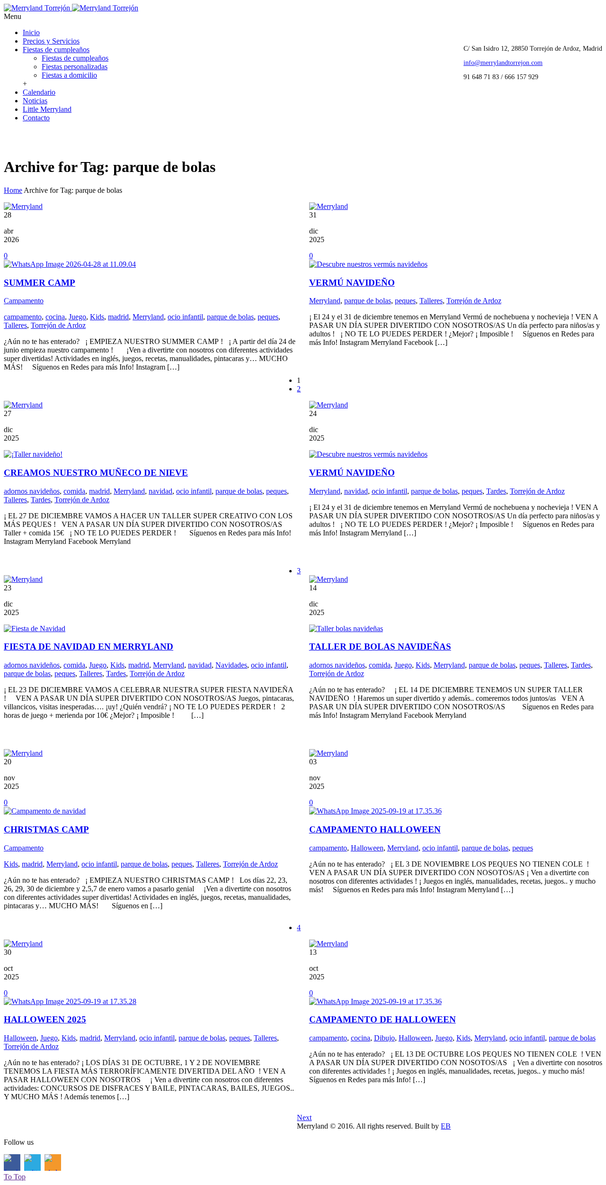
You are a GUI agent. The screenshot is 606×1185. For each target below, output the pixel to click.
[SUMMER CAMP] (70, 264)
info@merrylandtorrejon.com (503, 62)
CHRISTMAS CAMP (46, 829)
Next (304, 1117)
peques (268, 317)
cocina (55, 317)
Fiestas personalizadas (74, 67)
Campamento (24, 301)
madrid (118, 317)
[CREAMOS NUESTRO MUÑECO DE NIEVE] (33, 454)
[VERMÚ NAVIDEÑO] (368, 264)
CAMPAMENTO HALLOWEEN (375, 829)
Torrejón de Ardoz (58, 325)
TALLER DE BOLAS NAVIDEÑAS (380, 646)
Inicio (31, 32)
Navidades (231, 665)
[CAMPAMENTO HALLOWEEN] (375, 811)
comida (74, 491)
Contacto (36, 118)
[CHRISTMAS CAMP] (45, 811)
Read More (25, 392)
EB (446, 1126)
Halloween (367, 848)
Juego (77, 317)
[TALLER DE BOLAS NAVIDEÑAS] (346, 628)
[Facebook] (12, 138)
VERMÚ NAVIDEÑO (352, 283)
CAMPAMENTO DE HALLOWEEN (382, 1019)
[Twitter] (32, 138)
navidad (160, 491)
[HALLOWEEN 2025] (70, 1001)
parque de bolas (230, 317)
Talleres (15, 325)
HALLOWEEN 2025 (45, 1019)
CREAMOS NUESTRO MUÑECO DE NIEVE (96, 473)
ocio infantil (185, 317)
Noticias (35, 101)
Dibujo (384, 1038)
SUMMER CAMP (39, 283)
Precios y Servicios (51, 41)
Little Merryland (47, 109)
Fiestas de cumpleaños (56, 49)
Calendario (39, 92)
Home (13, 190)
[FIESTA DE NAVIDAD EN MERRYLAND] (34, 628)
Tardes (41, 500)
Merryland (148, 317)
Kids (97, 317)
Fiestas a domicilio (69, 75)
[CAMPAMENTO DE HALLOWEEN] (375, 1001)
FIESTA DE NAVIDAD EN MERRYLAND (88, 646)
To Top (15, 1177)
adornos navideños (32, 491)
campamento (23, 317)
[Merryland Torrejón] (71, 8)
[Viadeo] (53, 138)
